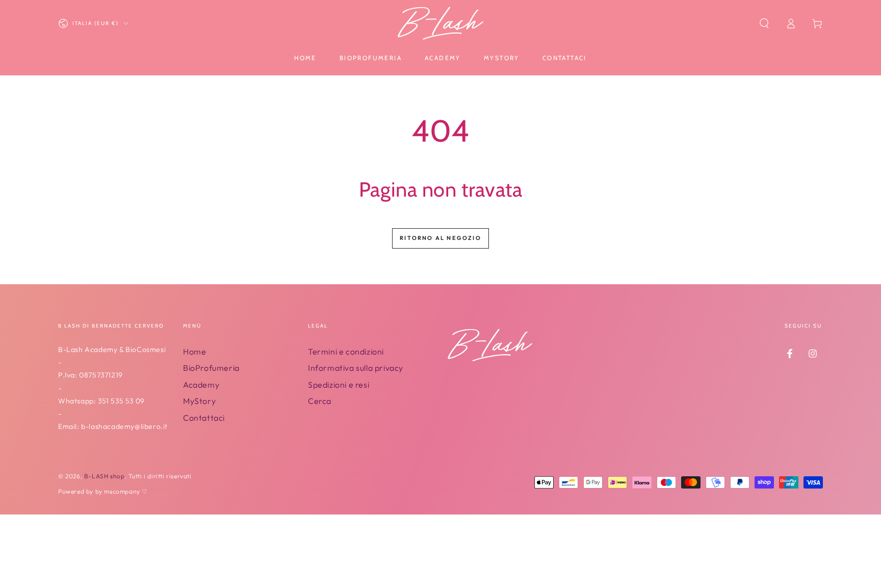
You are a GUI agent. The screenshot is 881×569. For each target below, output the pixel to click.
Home (194, 351)
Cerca (319, 401)
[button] (764, 23)
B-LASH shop (104, 476)
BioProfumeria (211, 368)
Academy (201, 385)
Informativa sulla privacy (355, 368)
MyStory (199, 401)
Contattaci (204, 418)
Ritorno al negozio (440, 237)
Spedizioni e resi (338, 385)
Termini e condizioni (346, 351)
